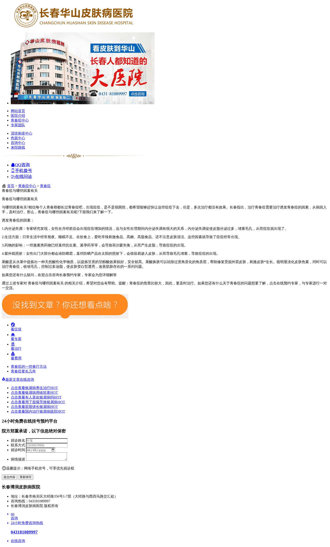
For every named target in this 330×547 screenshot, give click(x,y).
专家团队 (18, 125)
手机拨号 (23, 170)
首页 (10, 186)
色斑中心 (18, 138)
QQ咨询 (22, 164)
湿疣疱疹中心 (21, 133)
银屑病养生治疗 (41, 388)
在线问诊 (23, 176)
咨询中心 (18, 143)
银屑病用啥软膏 (41, 392)
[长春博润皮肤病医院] (73, 27)
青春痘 (45, 186)
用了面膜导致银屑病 (45, 402)
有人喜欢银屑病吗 (43, 397)
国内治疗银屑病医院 (45, 411)
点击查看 (18, 388)
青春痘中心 (20, 120)
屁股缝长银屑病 (41, 407)
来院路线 (18, 147)
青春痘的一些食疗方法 (29, 366)
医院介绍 (18, 115)
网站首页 (18, 111)
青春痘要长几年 (23, 371)
